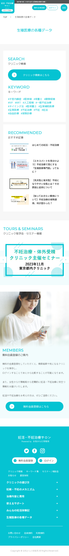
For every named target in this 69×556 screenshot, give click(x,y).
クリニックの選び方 (18, 482)
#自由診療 (13, 113)
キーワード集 (32, 471)
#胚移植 (27, 99)
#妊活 (45, 109)
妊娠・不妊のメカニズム (20, 489)
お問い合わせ (14, 532)
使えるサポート (15, 503)
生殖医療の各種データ (19, 517)
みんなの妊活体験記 (18, 510)
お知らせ (12, 475)
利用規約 (40, 532)
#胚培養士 (31, 106)
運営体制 (24, 475)
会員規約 (28, 532)
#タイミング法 (16, 106)
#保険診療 (26, 113)
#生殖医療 (13, 109)
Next (66, 259)
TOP (5, 16)
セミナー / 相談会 (50, 471)
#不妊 (37, 109)
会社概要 (36, 537)
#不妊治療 (26, 109)
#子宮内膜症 (14, 99)
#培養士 (38, 99)
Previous (3, 259)
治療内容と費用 (15, 496)
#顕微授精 (49, 99)
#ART (18, 102)
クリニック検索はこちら (36, 75)
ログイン (52, 7)
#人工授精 (28, 102)
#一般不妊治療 (43, 102)
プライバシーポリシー (18, 537)
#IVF (10, 102)
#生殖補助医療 (46, 106)
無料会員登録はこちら (36, 406)
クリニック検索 (15, 471)
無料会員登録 (39, 7)
